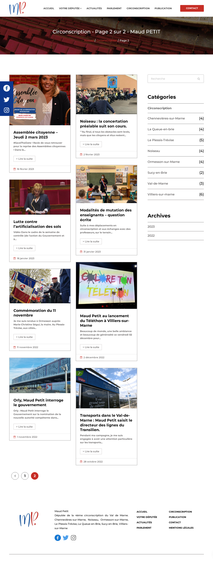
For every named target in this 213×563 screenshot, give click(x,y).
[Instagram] (74, 538)
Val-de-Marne (158, 183)
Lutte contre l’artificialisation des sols (37, 224)
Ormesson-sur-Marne (164, 162)
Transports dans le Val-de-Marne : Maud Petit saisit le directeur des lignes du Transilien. (106, 422)
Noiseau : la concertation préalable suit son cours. (104, 123)
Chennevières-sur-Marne (166, 118)
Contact (192, 8)
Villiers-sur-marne (161, 194)
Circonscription (138, 8)
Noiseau (154, 151)
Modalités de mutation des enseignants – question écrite (106, 215)
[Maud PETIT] (21, 8)
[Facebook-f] (58, 538)
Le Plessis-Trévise (161, 140)
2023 (151, 226)
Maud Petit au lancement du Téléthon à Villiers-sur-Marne (104, 321)
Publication (163, 8)
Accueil (48, 8)
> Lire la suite (24, 158)
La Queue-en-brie (161, 129)
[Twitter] (66, 538)
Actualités (94, 8)
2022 (151, 235)
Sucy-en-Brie (157, 173)
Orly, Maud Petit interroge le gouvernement (38, 402)
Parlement (114, 8)
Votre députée (69, 8)
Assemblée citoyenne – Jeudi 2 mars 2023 (35, 134)
